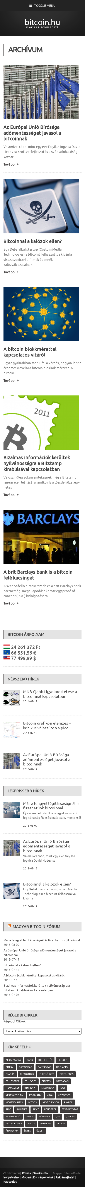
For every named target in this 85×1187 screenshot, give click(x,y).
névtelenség (50, 1102)
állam (61, 1123)
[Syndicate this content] (10, 926)
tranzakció (13, 1116)
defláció (62, 1067)
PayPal (68, 1102)
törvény (44, 1116)
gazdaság (62, 1081)
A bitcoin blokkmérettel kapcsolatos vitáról (30, 352)
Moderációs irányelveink (37, 1177)
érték (27, 1130)
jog (62, 1088)
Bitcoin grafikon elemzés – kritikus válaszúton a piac (47, 725)
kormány (35, 1095)
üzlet (40, 1130)
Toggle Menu (44, 5)
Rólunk (26, 1173)
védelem (45, 1123)
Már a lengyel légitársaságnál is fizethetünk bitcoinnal (51, 805)
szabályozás (70, 1109)
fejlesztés (12, 1081)
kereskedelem (15, 1095)
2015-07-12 (30, 906)
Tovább (9, 164)
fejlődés (30, 1081)
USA (58, 1116)
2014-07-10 (30, 732)
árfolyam (12, 1130)
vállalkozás (14, 1123)
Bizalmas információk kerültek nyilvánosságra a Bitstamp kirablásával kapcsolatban (36, 463)
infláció (29, 1088)
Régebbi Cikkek (14, 1021)
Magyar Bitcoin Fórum (36, 926)
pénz (36, 1109)
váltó (31, 1123)
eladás (10, 1074)
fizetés (46, 1081)
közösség (64, 1095)
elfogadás (27, 1074)
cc (4, 1173)
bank (30, 1060)
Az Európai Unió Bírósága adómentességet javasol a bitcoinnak (32, 132)
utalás (70, 1116)
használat (12, 1088)
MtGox (32, 1102)
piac (8, 1109)
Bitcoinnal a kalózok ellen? (32, 241)
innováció (47, 1088)
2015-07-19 (30, 769)
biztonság (25, 1067)
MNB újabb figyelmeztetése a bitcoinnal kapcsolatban (50, 693)
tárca (30, 1116)
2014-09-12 (30, 701)
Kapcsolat (10, 1181)
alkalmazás (13, 1060)
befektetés (45, 1060)
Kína (50, 1095)
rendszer (50, 1109)
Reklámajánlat (65, 1177)
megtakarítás (14, 1102)
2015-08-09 (30, 825)
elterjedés (66, 1074)
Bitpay (10, 1067)
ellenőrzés (46, 1074)
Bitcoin (62, 1060)
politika (22, 1109)
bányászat (44, 1067)
